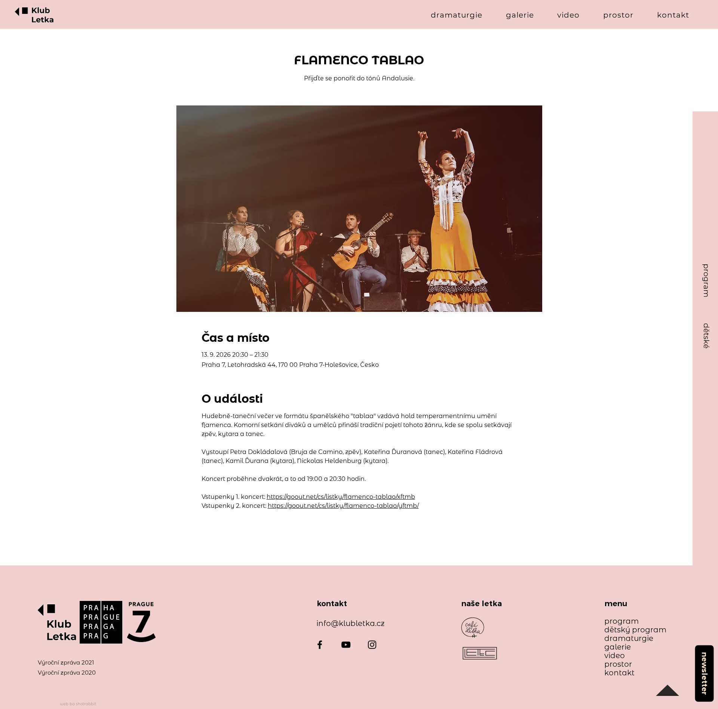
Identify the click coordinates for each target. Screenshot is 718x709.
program (621, 621)
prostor (618, 664)
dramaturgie (628, 638)
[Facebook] (319, 644)
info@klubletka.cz (350, 623)
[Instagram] (372, 644)
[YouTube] (346, 644)
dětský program (631, 630)
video (614, 655)
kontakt (619, 673)
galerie (617, 647)
